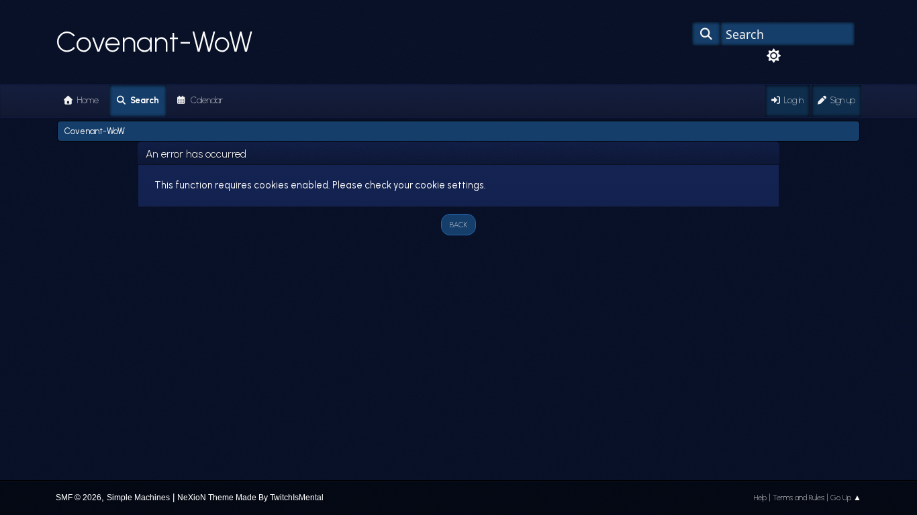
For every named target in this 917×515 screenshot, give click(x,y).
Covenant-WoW (154, 41)
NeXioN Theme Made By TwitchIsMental (250, 497)
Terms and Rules (798, 497)
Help (760, 497)
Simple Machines (138, 497)
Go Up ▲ (845, 497)
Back (458, 224)
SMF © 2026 (78, 497)
